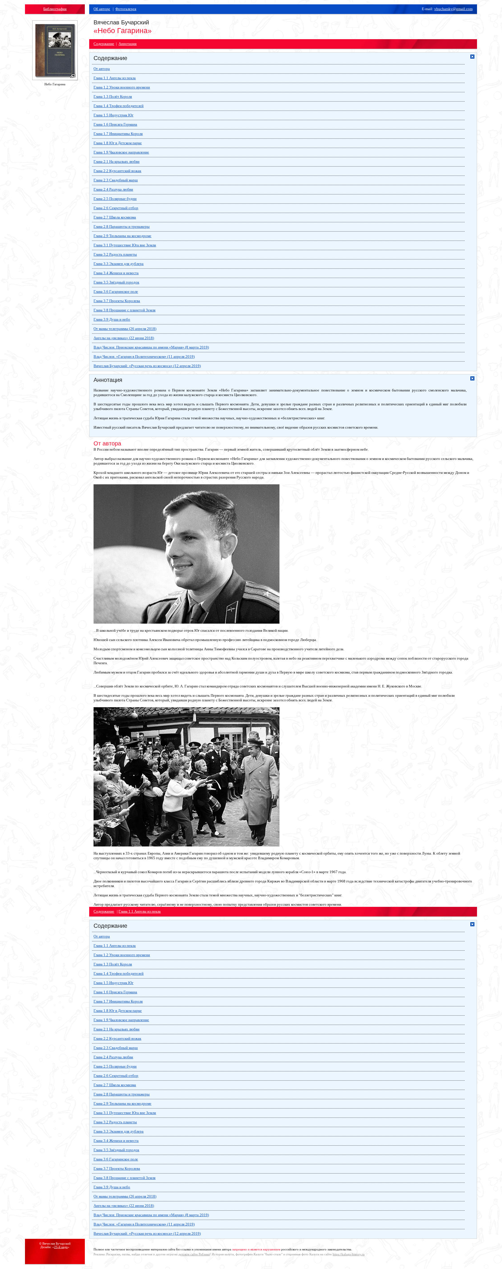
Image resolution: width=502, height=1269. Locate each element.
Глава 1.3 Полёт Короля (113, 96)
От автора (102, 68)
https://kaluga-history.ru (349, 1254)
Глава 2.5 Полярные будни (115, 198)
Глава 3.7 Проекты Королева (117, 301)
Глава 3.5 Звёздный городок (116, 282)
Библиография (55, 9)
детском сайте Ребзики (194, 1254)
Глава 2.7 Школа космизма (115, 217)
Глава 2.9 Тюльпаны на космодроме (122, 236)
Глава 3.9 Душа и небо (112, 319)
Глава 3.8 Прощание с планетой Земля (124, 310)
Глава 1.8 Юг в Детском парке (118, 143)
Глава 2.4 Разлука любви (113, 189)
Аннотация (128, 43)
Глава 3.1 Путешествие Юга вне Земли (125, 245)
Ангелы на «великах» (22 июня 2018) (124, 338)
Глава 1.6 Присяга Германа (115, 124)
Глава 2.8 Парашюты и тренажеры (122, 226)
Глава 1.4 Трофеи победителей (119, 106)
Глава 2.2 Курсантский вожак (117, 171)
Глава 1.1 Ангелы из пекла (115, 78)
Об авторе (102, 9)
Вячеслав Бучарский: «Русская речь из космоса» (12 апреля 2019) (147, 366)
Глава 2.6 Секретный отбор (116, 208)
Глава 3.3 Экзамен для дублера (119, 263)
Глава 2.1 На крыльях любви (116, 161)
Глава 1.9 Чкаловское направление (121, 152)
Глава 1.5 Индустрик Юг (113, 115)
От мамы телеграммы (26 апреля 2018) (125, 328)
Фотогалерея (125, 9)
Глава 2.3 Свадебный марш (116, 180)
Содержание (104, 43)
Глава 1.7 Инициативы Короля (118, 133)
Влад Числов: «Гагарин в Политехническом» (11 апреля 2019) (144, 356)
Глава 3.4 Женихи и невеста (116, 273)
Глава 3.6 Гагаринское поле (116, 291)
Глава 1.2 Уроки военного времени (122, 87)
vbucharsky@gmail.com (453, 9)
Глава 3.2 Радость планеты (115, 254)
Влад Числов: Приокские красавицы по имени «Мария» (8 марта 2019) (151, 347)
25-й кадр (61, 1247)
